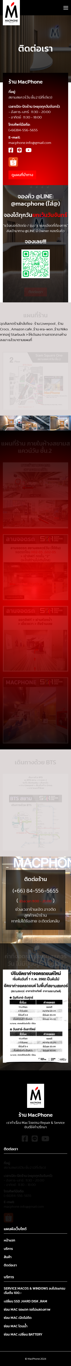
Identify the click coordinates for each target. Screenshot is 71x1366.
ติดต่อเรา (35, 290)
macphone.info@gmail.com (24, 1205)
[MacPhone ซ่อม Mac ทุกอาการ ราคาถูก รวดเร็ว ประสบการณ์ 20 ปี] (11, 12)
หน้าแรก (9, 1240)
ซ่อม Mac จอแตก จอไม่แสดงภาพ (27, 1309)
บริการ (8, 1249)
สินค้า (8, 1257)
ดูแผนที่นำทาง (22, 175)
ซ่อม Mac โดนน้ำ (15, 1326)
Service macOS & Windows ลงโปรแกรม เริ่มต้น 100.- (34, 1291)
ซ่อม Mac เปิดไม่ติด (18, 1318)
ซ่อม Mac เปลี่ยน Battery (23, 1334)
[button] (65, 7)
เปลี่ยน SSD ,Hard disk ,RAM (25, 1301)
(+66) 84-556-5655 (35, 891)
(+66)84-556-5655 (17, 1194)
